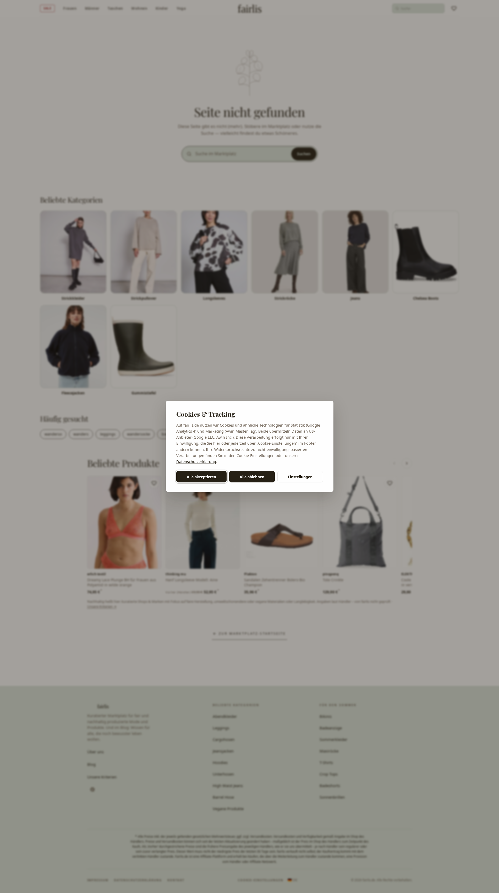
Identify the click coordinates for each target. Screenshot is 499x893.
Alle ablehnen (252, 476)
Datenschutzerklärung (196, 461)
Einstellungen (300, 476)
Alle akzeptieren (201, 476)
